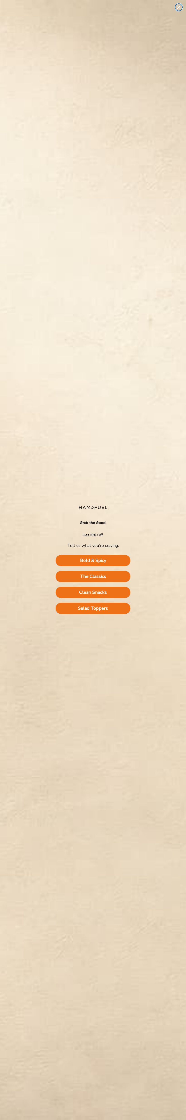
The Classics (93, 576)
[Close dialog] (178, 7)
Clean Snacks (93, 592)
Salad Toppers (93, 608)
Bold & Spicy (93, 560)
